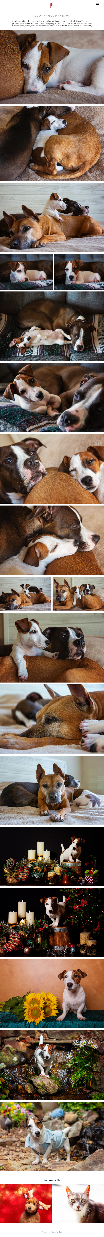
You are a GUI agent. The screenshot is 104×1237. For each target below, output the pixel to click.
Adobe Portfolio (57, 1232)
